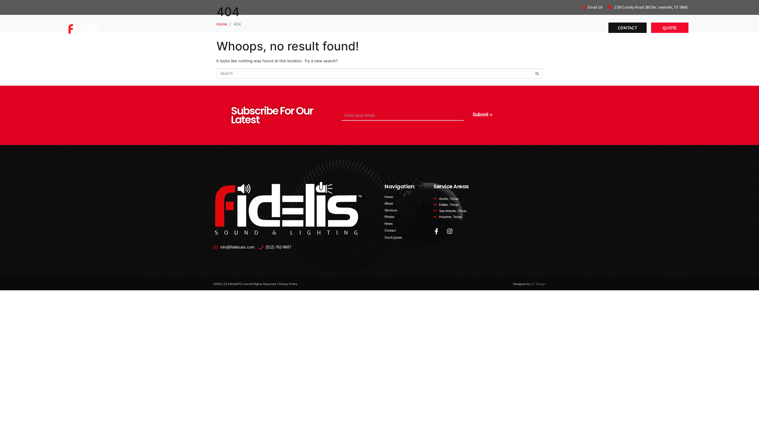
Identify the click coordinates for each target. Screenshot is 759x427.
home (158, 28)
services (190, 28)
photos (208, 28)
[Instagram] (450, 231)
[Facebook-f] (436, 231)
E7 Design (538, 284)
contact (225, 28)
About (174, 28)
